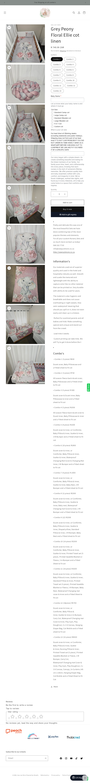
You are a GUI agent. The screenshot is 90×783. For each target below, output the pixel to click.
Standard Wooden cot (62, 118)
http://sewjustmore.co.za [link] (64, 252)
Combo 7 (56, 75)
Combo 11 (57, 86)
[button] (5, 12)
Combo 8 (70, 75)
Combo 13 (57, 91)
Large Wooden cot (61, 121)
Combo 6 (70, 70)
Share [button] (56, 687)
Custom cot (58, 126)
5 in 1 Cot (58, 124)
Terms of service (67, 775)
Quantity (54, 190)
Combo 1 (56, 59)
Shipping (63, 51)
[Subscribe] (45, 758)
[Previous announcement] (4, 2)
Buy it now (67, 209)
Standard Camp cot (61, 112)
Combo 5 (56, 70)
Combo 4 (70, 64)
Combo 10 (70, 80)
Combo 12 (71, 86)
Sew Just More (21, 775)
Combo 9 (56, 80)
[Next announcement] (85, 2)
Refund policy (45, 775)
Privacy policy (55, 775)
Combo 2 (69, 59)
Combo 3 (56, 64)
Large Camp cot (60, 115)
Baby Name (56, 96)
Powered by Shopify (32, 775)
